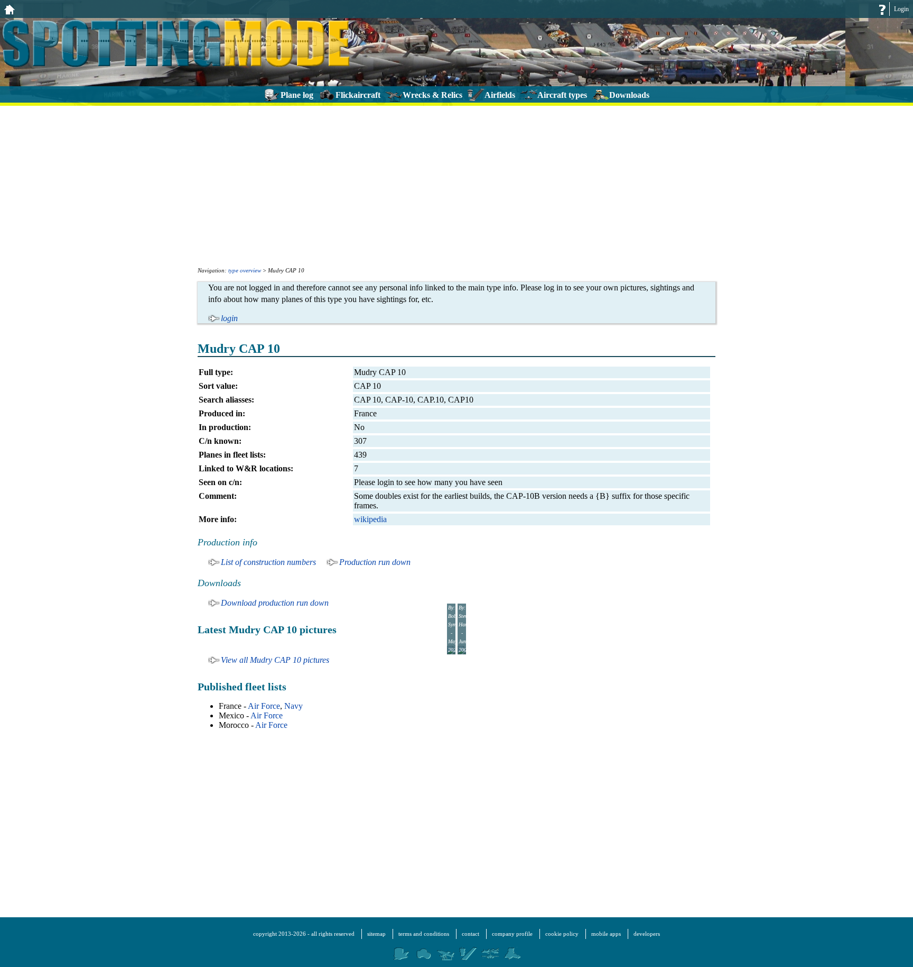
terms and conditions (423, 933)
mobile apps (606, 933)
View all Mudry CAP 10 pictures (275, 659)
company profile (512, 933)
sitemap (376, 933)
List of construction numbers (268, 562)
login (229, 318)
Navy (293, 705)
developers (646, 933)
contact (470, 933)
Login (901, 9)
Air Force (264, 705)
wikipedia (370, 519)
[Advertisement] (456, 185)
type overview (244, 270)
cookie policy (562, 933)
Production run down (375, 562)
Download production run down (275, 602)
